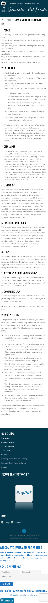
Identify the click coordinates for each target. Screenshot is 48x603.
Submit (6, 584)
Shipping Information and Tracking (14, 458)
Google (7, 522)
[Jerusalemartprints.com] (23, 9)
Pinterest (17, 522)
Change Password (7, 442)
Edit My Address (7, 446)
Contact (4, 454)
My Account (5, 438)
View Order (5, 450)
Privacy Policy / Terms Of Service (13, 463)
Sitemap (4, 467)
